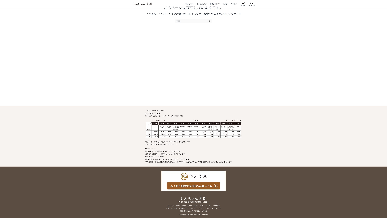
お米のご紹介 (202, 4)
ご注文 (225, 4)
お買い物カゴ (243, 5)
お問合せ (204, 211)
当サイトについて (196, 208)
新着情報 (216, 206)
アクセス (234, 4)
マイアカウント (251, 5)
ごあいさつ (190, 4)
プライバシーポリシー (213, 208)
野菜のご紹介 (215, 4)
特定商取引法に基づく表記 (190, 211)
